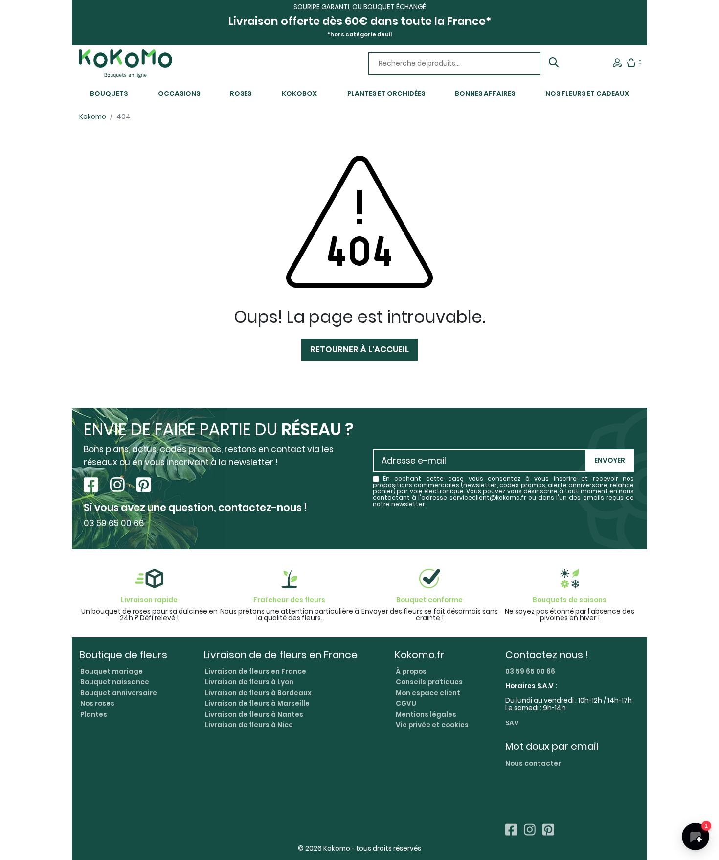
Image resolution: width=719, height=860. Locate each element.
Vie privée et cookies (432, 725)
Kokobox (299, 93)
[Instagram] (119, 485)
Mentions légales (426, 714)
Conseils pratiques (429, 682)
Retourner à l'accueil (359, 349)
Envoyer (609, 460)
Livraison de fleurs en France (255, 671)
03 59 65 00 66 (530, 671)
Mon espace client (428, 692)
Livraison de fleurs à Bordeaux (258, 692)
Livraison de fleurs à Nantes (254, 714)
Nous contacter (533, 763)
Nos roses (97, 703)
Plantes (93, 714)
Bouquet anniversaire (118, 692)
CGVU (406, 703)
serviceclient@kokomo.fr (487, 498)
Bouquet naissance (114, 682)
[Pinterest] (143, 485)
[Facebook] (93, 485)
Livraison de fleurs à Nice (249, 725)
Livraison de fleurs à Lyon (249, 682)
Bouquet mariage (111, 671)
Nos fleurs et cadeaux (587, 93)
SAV (512, 723)
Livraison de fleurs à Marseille (257, 703)
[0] (631, 65)
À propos (411, 671)
